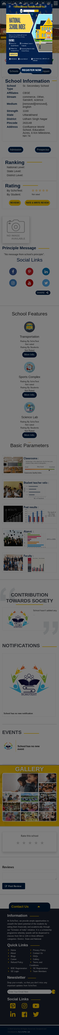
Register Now (31, 70)
